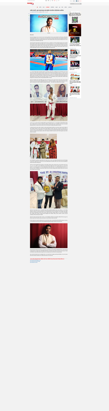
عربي (56, 0)
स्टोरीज (40, 7)
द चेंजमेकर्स (47, 7)
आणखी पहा (70, 7)
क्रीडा (62, 7)
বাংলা (58, 0)
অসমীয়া (52, 0)
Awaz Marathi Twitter (34, 262)
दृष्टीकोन (66, 7)
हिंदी (48, 0)
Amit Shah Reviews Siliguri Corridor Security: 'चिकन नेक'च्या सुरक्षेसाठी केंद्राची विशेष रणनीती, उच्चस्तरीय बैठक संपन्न (75, 44)
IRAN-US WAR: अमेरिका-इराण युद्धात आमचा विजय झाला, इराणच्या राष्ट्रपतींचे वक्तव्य (75, 94)
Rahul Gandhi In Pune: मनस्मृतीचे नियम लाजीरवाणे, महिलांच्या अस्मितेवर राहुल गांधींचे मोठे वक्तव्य (75, 68)
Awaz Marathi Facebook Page (35, 261)
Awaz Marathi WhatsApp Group (35, 260)
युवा (59, 7)
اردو (50, 0)
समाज (43, 7)
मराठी (54, 0)
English (46, 0)
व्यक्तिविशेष (52, 7)
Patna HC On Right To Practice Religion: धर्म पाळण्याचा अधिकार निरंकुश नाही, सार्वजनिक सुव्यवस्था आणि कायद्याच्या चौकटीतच (75, 82)
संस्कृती (56, 7)
